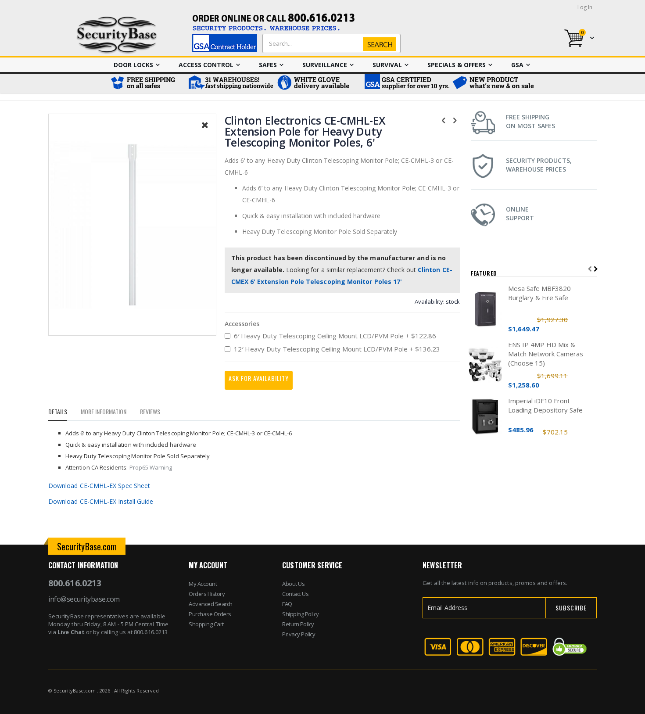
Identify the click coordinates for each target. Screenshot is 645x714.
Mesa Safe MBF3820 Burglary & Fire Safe (539, 293)
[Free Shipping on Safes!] (147, 83)
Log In (584, 7)
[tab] (64, 413)
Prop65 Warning (150, 467)
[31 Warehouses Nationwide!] (230, 83)
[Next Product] (455, 120)
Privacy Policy (298, 634)
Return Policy (298, 624)
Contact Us (295, 594)
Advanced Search (211, 604)
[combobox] (329, 43)
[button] (205, 131)
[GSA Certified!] (406, 83)
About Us (293, 584)
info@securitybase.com (84, 599)
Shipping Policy (300, 614)
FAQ (287, 604)
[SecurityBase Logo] (117, 35)
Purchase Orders (210, 614)
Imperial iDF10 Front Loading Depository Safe (545, 405)
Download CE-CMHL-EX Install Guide (100, 501)
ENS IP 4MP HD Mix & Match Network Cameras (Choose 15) (545, 353)
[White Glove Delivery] (318, 83)
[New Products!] (494, 83)
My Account (203, 584)
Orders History (207, 594)
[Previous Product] (443, 120)
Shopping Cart (206, 624)
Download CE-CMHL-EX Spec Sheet (99, 485)
